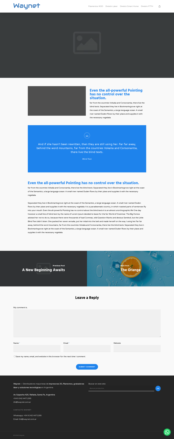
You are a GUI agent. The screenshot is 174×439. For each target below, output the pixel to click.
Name (16, 343)
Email (66, 343)
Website (117, 343)
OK (158, 388)
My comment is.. (20, 307)
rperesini (67, 75)
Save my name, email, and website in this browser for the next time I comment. (51, 356)
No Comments (104, 75)
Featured (87, 50)
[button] (167, 432)
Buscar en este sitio (97, 384)
